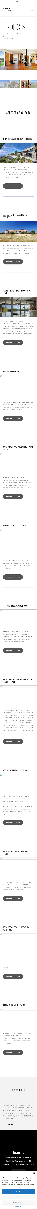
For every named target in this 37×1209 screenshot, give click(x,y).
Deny (18, 1197)
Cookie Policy (18, 1206)
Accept (18, 1191)
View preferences (18, 1202)
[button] (34, 1173)
